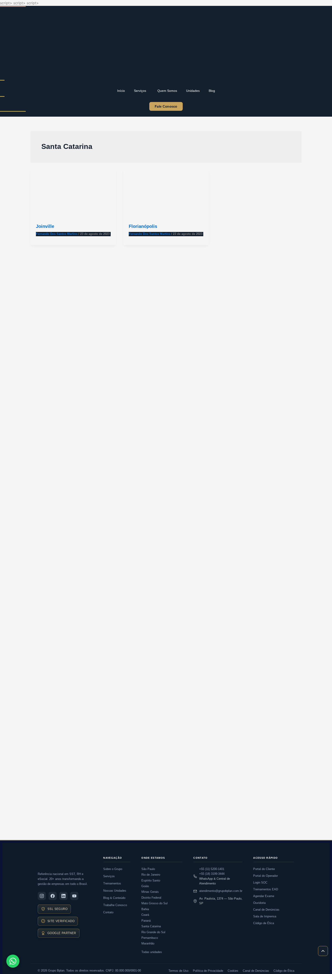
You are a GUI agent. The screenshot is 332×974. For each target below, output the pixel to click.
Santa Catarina (151, 926)
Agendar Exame (263, 896)
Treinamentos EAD (265, 889)
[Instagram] (42, 896)
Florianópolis (143, 226)
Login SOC (260, 882)
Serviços (140, 91)
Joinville (45, 226)
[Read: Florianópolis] (166, 194)
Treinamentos (112, 883)
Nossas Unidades (114, 890)
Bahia (145, 909)
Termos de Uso (178, 970)
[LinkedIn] (63, 896)
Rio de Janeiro (150, 874)
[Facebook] (53, 896)
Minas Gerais (150, 891)
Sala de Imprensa (264, 916)
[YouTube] (74, 896)
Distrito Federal (151, 897)
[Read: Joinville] (73, 194)
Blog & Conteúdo (114, 898)
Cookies (233, 970)
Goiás (145, 886)
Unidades (193, 91)
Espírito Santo (150, 880)
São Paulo (148, 869)
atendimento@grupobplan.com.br (220, 891)
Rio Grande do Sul (153, 932)
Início (121, 91)
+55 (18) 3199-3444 (211, 873)
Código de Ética (263, 923)
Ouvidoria (259, 903)
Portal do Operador (265, 875)
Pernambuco (149, 937)
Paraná (146, 920)
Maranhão (147, 943)
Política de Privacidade (208, 970)
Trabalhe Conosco (115, 905)
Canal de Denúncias (266, 909)
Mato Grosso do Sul (154, 903)
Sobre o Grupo (112, 869)
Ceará (145, 914)
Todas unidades (151, 952)
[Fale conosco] (12, 961)
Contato (108, 912)
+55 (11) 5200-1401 (211, 869)
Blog (212, 91)
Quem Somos (167, 91)
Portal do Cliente (264, 869)
